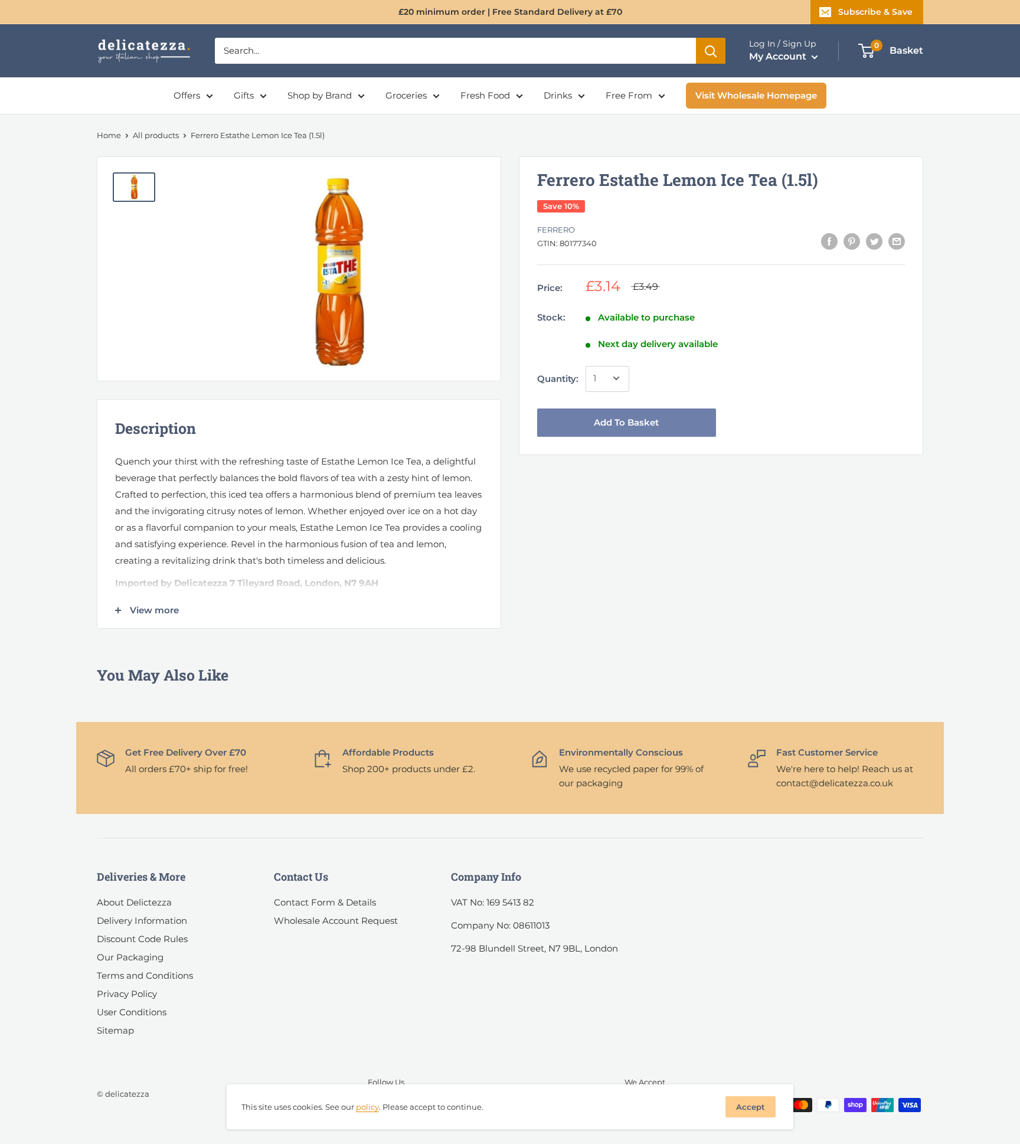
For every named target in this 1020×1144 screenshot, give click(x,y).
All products (156, 135)
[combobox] (455, 51)
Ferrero (556, 229)
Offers (187, 95)
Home (109, 135)
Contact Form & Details (325, 902)
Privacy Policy (127, 993)
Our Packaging (130, 957)
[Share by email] (896, 241)
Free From (629, 95)
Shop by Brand (319, 95)
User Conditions (131, 1012)
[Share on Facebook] (829, 241)
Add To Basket (626, 421)
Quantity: (557, 378)
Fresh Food (485, 95)
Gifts (244, 95)
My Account (779, 56)
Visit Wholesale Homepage (756, 95)
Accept (750, 1107)
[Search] (710, 51)
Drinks (558, 95)
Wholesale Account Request (336, 920)
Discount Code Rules (142, 938)
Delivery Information (142, 920)
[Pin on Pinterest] (852, 241)
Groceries (406, 95)
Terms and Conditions (145, 975)
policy (367, 1107)
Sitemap (115, 1030)
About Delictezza (134, 902)
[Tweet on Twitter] (874, 241)
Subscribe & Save (875, 11)
